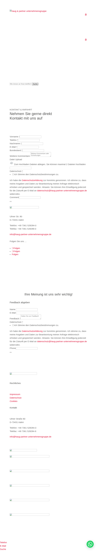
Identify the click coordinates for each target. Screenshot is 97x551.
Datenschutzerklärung (32, 180)
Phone (13, 348)
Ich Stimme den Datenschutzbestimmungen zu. (36, 174)
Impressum (15, 394)
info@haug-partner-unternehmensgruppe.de (30, 234)
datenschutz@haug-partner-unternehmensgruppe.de (62, 190)
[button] (90, 544)
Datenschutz (16, 398)
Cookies (13, 401)
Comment (14, 197)
